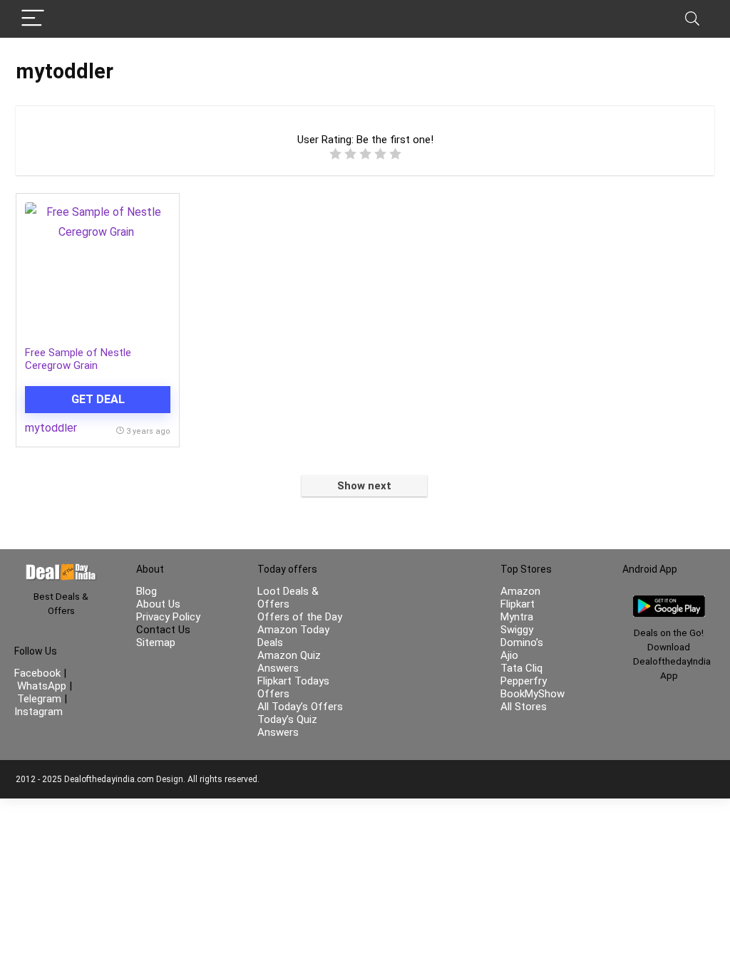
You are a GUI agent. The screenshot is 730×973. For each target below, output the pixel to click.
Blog (146, 591)
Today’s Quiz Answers (287, 726)
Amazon (520, 591)
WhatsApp (41, 686)
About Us (158, 604)
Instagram (38, 711)
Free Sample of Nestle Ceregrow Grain (78, 359)
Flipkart (517, 604)
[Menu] (33, 19)
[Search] (692, 19)
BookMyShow (532, 693)
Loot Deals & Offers (288, 597)
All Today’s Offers (300, 706)
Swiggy (516, 629)
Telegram (39, 698)
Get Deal (98, 399)
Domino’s (521, 642)
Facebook (38, 673)
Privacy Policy (168, 616)
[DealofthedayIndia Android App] (669, 601)
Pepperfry (523, 681)
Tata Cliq (521, 668)
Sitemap (155, 642)
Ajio (509, 655)
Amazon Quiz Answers (289, 662)
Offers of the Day (299, 616)
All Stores (523, 706)
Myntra (516, 616)
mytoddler (51, 428)
